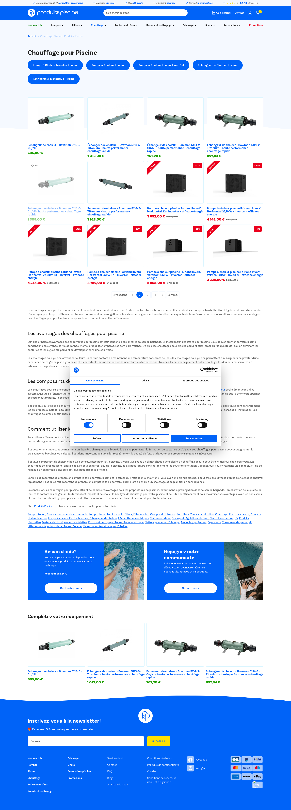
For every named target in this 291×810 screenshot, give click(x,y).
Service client (115, 758)
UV (236, 518)
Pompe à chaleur (239, 514)
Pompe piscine (36, 514)
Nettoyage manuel (156, 522)
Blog (109, 778)
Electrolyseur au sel (221, 518)
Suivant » (173, 295)
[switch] (126, 425)
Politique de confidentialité (163, 765)
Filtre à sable (141, 514)
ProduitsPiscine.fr (44, 506)
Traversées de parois (235, 522)
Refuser (97, 438)
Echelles (122, 526)
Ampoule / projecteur (193, 522)
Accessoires (230, 25)
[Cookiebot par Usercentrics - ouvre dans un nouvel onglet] (203, 370)
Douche (77, 526)
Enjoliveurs (214, 522)
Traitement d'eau (125, 25)
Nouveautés (35, 25)
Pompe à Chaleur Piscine (108, 65)
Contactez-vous (71, 588)
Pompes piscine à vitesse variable (67, 514)
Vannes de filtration (202, 514)
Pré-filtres (183, 514)
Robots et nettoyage (40, 791)
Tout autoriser (194, 438)
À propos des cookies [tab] (196, 380)
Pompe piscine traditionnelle (106, 514)
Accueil (32, 36)
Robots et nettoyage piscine (105, 522)
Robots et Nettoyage (159, 25)
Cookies (151, 771)
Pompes (56, 25)
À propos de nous (117, 784)
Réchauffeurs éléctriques (133, 518)
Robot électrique (133, 522)
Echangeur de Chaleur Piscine (217, 65)
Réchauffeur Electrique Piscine (53, 78)
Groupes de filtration (162, 514)
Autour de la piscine (59, 526)
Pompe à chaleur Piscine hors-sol (68, 518)
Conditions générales (159, 758)
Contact (239, 12)
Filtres (76, 25)
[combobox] (145, 12)
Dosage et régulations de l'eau (190, 518)
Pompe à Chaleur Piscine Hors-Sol (161, 65)
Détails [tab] (145, 380)
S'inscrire (158, 741)
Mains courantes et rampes (99, 526)
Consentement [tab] (95, 380)
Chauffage (97, 25)
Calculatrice (223, 12)
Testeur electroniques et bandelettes (64, 522)
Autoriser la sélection (145, 438)
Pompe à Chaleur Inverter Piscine (55, 65)
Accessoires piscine (79, 771)
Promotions (256, 25)
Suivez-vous (190, 588)
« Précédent (119, 295)
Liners (209, 25)
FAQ (109, 771)
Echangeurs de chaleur (103, 518)
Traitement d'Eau (38, 784)
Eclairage (188, 25)
